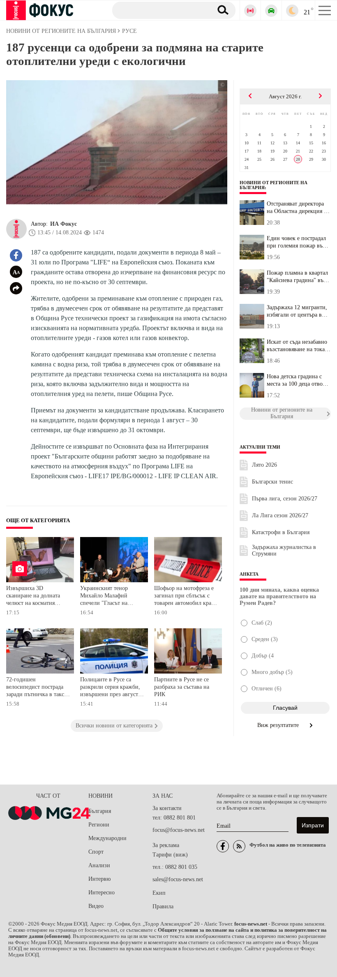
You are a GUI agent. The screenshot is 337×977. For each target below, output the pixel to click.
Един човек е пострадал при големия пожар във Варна (296, 242)
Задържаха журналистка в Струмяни (284, 550)
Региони (98, 825)
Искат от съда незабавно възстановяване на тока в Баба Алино (298, 346)
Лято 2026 (264, 465)
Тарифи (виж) (170, 855)
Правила (162, 906)
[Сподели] (16, 288)
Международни (107, 838)
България (99, 811)
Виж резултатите (278, 725)
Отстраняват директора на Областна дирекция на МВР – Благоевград (298, 208)
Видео (96, 906)
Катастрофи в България (280, 532)
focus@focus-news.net (178, 830)
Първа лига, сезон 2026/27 (284, 498)
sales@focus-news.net (177, 879)
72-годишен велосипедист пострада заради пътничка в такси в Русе (36, 687)
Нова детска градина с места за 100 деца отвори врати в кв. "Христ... (298, 380)
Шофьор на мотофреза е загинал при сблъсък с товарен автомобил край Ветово (184, 596)
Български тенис (272, 482)
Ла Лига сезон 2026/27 (280, 515)
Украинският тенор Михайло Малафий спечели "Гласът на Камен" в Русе (104, 596)
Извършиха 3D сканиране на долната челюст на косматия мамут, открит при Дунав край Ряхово (37, 596)
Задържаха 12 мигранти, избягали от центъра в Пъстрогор (297, 311)
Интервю (99, 879)
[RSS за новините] (239, 846)
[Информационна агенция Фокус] (223, 846)
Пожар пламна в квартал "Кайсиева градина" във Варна (297, 277)
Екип (159, 893)
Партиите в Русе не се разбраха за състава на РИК (181, 686)
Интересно (101, 892)
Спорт (96, 852)
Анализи (99, 865)
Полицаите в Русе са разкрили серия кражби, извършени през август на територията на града (110, 687)
